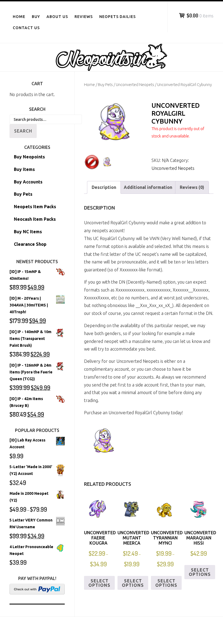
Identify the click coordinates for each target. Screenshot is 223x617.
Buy (36, 16)
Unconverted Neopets (135, 84)
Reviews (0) (192, 187)
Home (19, 16)
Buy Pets (105, 84)
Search (23, 130)
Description (104, 187)
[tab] (104, 187)
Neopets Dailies (117, 16)
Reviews (84, 16)
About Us (57, 16)
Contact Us (26, 28)
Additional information (148, 187)
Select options (99, 583)
